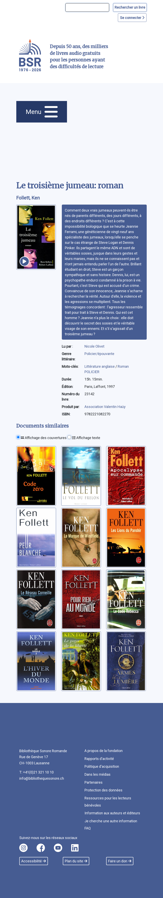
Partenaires (93, 782)
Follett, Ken (28, 198)
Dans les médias (97, 774)
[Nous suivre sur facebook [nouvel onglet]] (41, 848)
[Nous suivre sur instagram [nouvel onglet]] (23, 848)
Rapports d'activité (99, 759)
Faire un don (117, 861)
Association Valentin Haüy (105, 407)
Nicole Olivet (94, 346)
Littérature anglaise (99, 366)
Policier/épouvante (99, 354)
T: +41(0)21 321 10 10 (36, 772)
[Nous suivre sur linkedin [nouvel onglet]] (75, 848)
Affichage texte (88, 438)
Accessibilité (31, 861)
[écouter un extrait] (24, 261)
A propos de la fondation (103, 751)
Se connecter (131, 18)
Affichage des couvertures (45, 438)
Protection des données (103, 790)
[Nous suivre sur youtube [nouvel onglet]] (58, 848)
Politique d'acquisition (101, 766)
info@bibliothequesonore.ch (41, 778)
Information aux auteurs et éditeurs (112, 813)
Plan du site (74, 861)
